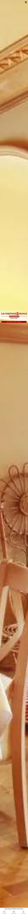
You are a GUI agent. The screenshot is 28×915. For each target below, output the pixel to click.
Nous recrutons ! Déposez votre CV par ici (14, 908)
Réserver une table (14, 322)
